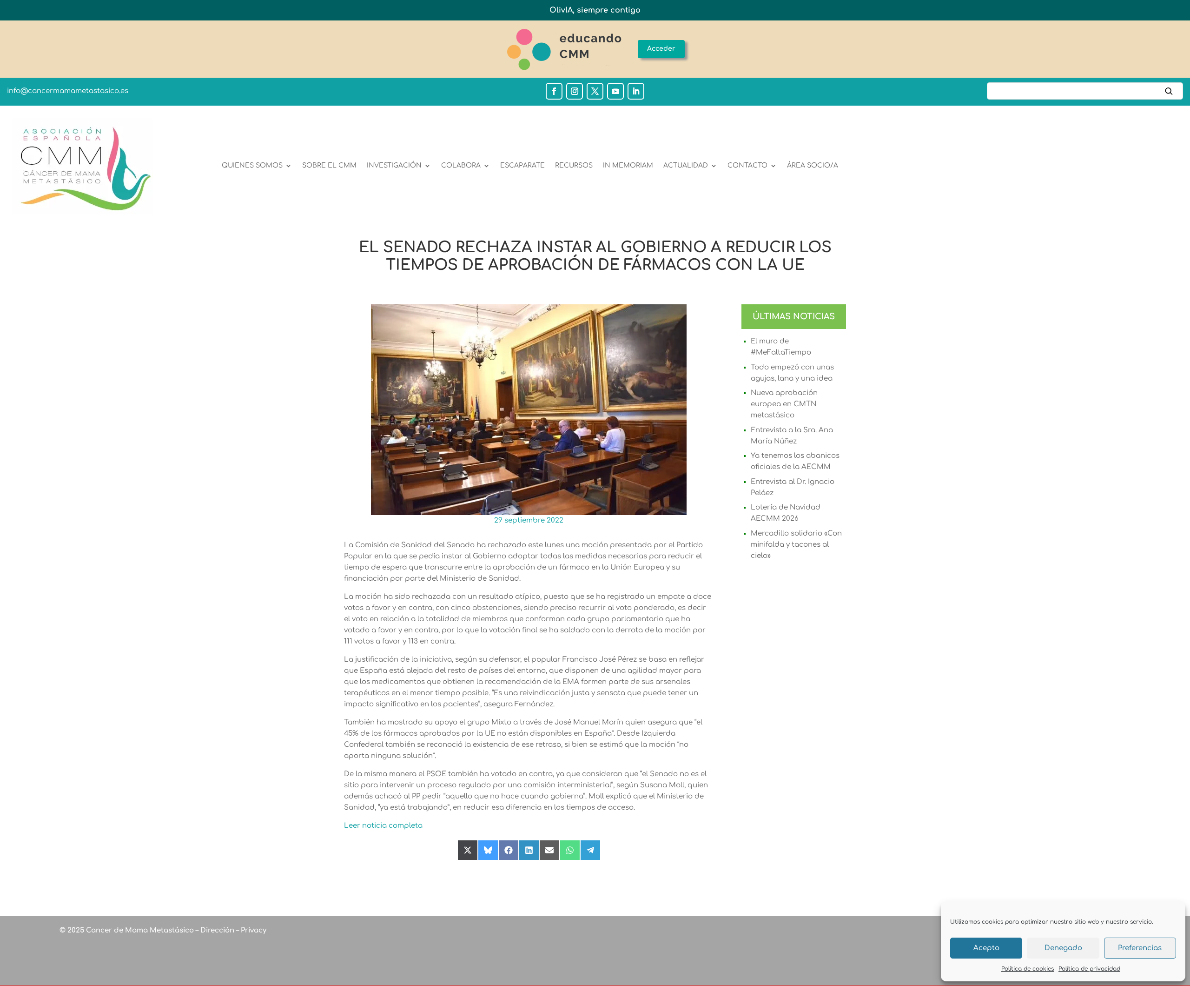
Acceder (661, 48)
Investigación (394, 165)
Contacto (747, 165)
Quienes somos (252, 165)
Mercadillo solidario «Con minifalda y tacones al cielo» (796, 545)
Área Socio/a (812, 165)
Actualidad (685, 165)
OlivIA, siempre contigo (595, 10)
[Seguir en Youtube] (615, 91)
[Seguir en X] (595, 91)
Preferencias (1140, 948)
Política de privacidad (1089, 969)
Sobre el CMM (329, 165)
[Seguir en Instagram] (574, 91)
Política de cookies (1027, 969)
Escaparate (522, 165)
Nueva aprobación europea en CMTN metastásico (784, 404)
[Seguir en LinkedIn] (636, 91)
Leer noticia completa (383, 826)
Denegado (1063, 948)
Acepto (986, 948)
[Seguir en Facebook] (554, 91)
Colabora (461, 165)
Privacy (252, 930)
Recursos (574, 165)
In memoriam (628, 165)
